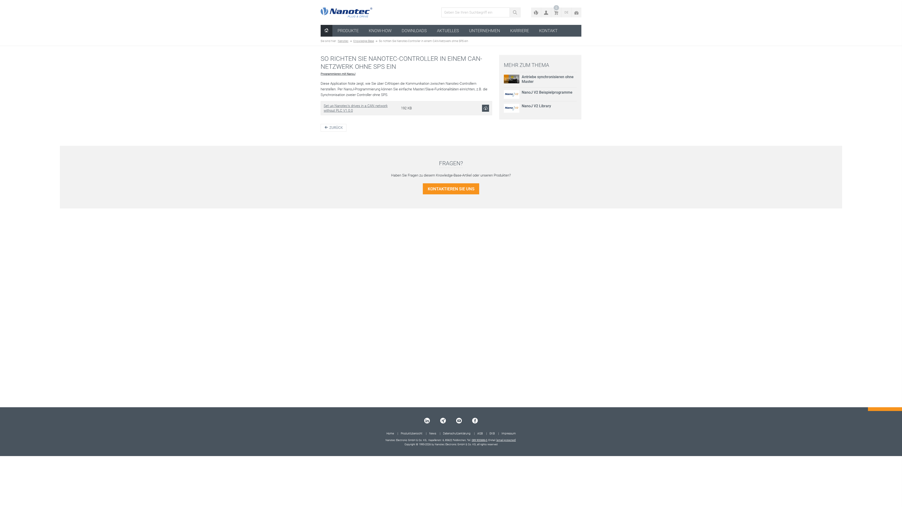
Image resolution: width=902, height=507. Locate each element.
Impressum (509, 433)
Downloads (414, 30)
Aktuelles (448, 30)
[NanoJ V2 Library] (511, 108)
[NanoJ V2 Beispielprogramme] (511, 94)
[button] (546, 12)
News (432, 433)
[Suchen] (515, 12)
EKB (492, 433)
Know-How (380, 30)
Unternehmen (484, 30)
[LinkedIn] (427, 420)
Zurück (335, 128)
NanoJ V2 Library (536, 106)
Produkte (348, 30)
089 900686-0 (479, 440)
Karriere (519, 30)
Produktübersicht (411, 433)
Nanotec (343, 41)
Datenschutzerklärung (456, 433)
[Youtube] (459, 420)
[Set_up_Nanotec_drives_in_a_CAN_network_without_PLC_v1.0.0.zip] (485, 108)
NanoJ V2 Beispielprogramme (547, 92)
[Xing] (443, 420)
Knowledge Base (363, 41)
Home (390, 433)
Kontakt (548, 30)
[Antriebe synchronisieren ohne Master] (511, 79)
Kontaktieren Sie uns (451, 188)
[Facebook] (475, 420)
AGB (480, 433)
